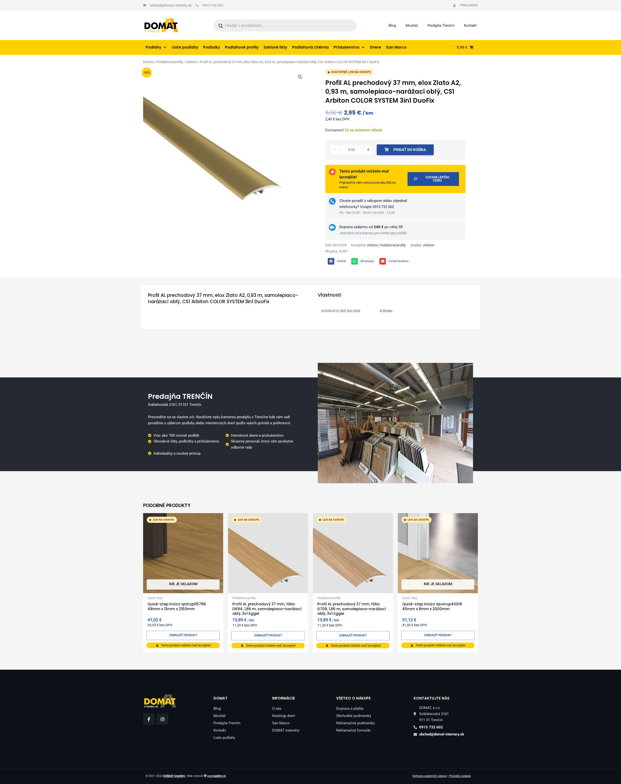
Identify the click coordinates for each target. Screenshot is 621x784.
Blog (392, 25)
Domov (148, 62)
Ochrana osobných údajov (429, 776)
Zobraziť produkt (183, 635)
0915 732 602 (383, 207)
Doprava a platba (349, 708)
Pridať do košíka (409, 150)
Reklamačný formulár (353, 730)
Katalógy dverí (283, 716)
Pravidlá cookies (460, 776)
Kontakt (470, 25)
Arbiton (191, 62)
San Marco (281, 723)
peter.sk (216, 776)
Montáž (412, 25)
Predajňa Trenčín (440, 25)
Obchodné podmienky (353, 716)
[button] (300, 77)
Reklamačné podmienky (355, 723)
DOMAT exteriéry (285, 730)
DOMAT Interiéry (174, 776)
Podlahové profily (170, 62)
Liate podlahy (224, 737)
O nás (276, 708)
